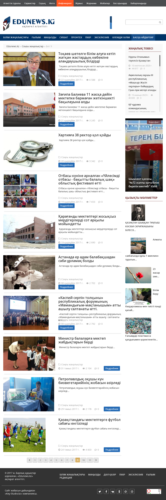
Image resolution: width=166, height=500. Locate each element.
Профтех (76, 37)
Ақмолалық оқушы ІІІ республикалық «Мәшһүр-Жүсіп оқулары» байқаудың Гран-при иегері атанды (142, 83)
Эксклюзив (101, 37)
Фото (52, 3)
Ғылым (36, 37)
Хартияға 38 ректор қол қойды (84, 135)
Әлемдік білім (121, 37)
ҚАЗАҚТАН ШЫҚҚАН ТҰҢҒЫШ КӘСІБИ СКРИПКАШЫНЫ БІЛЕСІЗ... (142, 226)
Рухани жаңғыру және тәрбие (52, 9)
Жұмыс (79, 3)
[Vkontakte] (112, 491)
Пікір (88, 37)
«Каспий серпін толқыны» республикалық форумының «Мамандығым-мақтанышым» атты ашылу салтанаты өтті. (89, 303)
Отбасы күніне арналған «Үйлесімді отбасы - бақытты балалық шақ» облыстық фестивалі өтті (89, 179)
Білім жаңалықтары (16, 37)
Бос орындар (120, 3)
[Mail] (125, 491)
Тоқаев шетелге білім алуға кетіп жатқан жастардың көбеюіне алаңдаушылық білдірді (86, 57)
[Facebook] (106, 491)
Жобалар (105, 3)
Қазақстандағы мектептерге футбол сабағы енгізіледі (89, 421)
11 (90, 460)
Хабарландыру (138, 3)
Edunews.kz (25, 22)
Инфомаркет (65, 3)
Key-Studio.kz (13, 493)
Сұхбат (63, 37)
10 (83, 460)
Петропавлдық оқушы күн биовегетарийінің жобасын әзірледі (89, 381)
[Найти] (160, 22)
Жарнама (91, 3)
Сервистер (29, 3)
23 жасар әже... (156, 272)
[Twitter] (99, 491)
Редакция (66, 477)
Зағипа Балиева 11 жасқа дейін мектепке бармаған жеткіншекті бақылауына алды (86, 98)
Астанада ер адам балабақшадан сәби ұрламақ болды (86, 259)
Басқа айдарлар (143, 37)
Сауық (42, 3)
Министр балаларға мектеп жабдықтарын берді (82, 340)
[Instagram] (132, 491)
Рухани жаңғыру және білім (18, 9)
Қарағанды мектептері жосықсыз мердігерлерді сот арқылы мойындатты (87, 220)
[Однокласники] (119, 491)
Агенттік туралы (12, 3)
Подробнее (66, 83)
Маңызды (50, 37)
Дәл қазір (110, 474)
